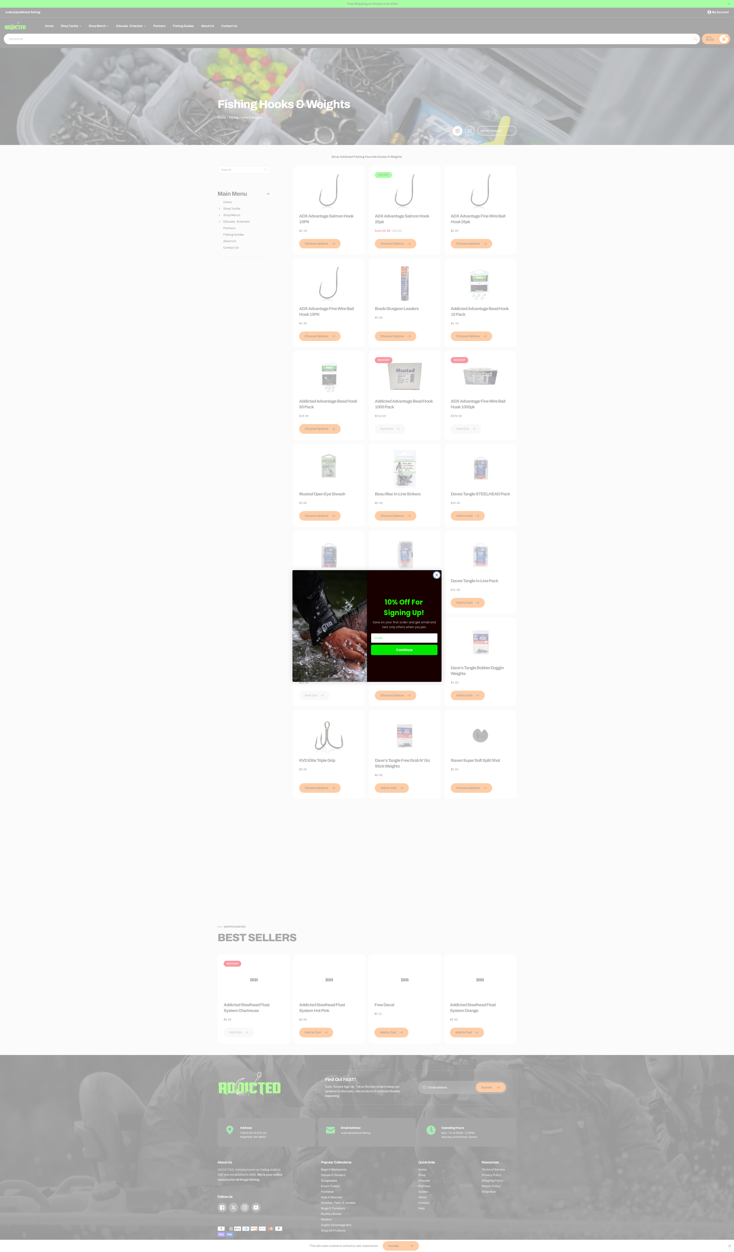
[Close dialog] (436, 575)
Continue (404, 649)
